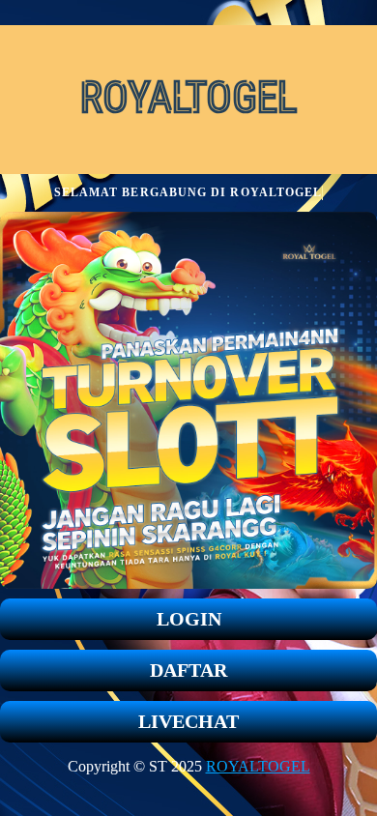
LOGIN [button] (189, 618)
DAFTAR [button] (188, 670)
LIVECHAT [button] (188, 721)
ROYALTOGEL (258, 766)
